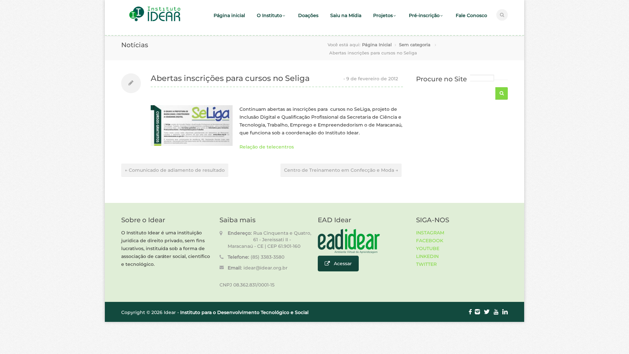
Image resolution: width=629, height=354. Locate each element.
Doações (308, 15)
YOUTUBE (427, 248)
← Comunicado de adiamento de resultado (175, 170)
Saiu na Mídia (345, 15)
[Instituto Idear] (154, 20)
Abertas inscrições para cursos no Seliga (230, 78)
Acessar (343, 263)
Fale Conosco (471, 15)
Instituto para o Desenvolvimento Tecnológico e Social (244, 312)
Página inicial (229, 15)
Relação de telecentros (266, 147)
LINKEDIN (427, 256)
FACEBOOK (429, 241)
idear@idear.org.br (265, 268)
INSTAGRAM (430, 233)
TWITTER (426, 264)
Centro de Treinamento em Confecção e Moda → (341, 170)
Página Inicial (377, 44)
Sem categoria (414, 44)
